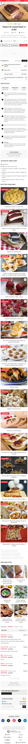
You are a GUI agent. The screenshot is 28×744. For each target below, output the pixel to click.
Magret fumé (5, 164)
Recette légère (16, 554)
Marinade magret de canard (9, 176)
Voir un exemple (23, 701)
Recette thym (5, 551)
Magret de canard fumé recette (9, 166)
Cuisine (4, 701)
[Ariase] (7, 742)
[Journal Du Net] (20, 735)
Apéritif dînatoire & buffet (8, 3)
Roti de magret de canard (8, 179)
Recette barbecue (6, 554)
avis (19, 24)
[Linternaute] (7, 737)
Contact (13, 726)
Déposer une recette (6, 693)
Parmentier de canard (7, 168)
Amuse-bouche (19, 3)
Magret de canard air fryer (8, 172)
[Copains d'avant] (7, 740)
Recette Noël (13, 551)
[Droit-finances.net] (20, 737)
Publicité (17, 726)
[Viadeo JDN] (20, 740)
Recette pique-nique (7, 557)
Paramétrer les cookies (16, 727)
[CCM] (7, 735)
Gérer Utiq (23, 727)
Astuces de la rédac (7, 703)
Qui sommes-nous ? (7, 726)
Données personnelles (7, 727)
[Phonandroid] (20, 742)
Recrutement (21, 726)
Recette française (18, 557)
